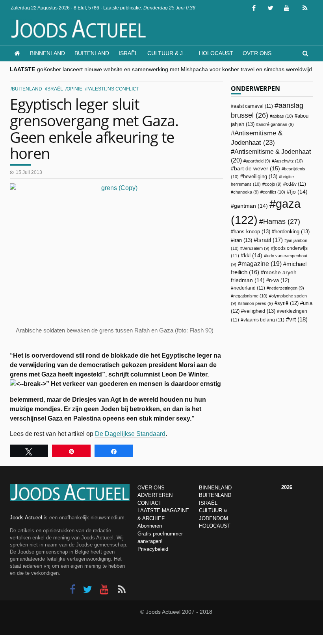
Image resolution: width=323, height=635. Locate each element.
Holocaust (216, 53)
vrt (298, 319)
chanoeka (246, 192)
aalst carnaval (253, 106)
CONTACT (149, 503)
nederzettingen (286, 288)
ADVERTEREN (155, 495)
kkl (253, 255)
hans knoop (252, 231)
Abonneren (149, 526)
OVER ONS (151, 488)
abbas (282, 116)
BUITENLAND (215, 495)
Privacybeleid (152, 549)
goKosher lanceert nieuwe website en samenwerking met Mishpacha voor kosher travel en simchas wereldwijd (174, 69)
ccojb (273, 184)
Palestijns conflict (112, 89)
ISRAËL (208, 503)
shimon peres (256, 303)
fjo (299, 192)
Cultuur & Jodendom (170, 53)
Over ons (257, 53)
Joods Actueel (26, 518)
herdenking (292, 231)
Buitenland (91, 53)
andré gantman (276, 124)
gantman (251, 206)
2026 (286, 487)
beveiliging (260, 176)
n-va (279, 280)
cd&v (296, 184)
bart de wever (257, 168)
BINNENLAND (215, 488)
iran (243, 240)
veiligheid (259, 311)
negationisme (250, 296)
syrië (288, 303)
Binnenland (47, 53)
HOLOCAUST (214, 526)
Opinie (74, 89)
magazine (261, 263)
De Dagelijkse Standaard (130, 433)
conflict (274, 192)
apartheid (258, 161)
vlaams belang (263, 320)
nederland (249, 288)
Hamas (281, 221)
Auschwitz (288, 161)
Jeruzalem (256, 248)
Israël (128, 53)
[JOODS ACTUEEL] (17, 53)
